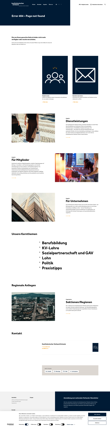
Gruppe (31, 397)
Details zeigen (70, 424)
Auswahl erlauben (97, 418)
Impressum (14, 403)
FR (58, 4)
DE (56, 4)
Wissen (33, 4)
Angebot (45, 4)
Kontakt (13, 410)
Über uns (51, 4)
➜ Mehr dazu (45, 102)
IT (61, 4)
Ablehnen (97, 422)
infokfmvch (45, 348)
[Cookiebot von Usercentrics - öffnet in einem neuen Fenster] (10, 424)
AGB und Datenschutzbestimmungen (20, 399)
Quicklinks (14, 397)
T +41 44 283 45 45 (46, 346)
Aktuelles (39, 4)
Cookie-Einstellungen (16, 401)
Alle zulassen (97, 414)
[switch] (39, 424)
